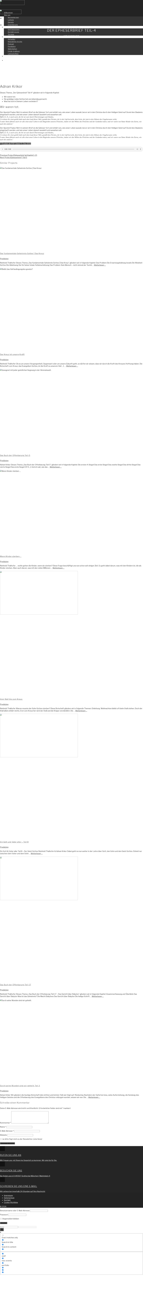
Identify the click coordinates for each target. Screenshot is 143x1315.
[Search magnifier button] (2, 1229)
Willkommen (9, 1277)
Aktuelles (11, 39)
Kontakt (7, 27)
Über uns (7, 15)
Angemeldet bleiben (10, 1219)
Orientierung (13, 25)
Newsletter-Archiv (15, 42)
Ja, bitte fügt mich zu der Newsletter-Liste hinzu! (22, 1139)
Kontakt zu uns (13, 32)
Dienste (11, 22)
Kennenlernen (13, 17)
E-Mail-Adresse (7, 1131)
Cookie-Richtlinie (11, 1202)
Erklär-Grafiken (14, 1308)
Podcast (11, 44)
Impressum (8, 1195)
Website (3, 1135)
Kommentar (5, 1123)
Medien (6, 37)
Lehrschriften (13, 1310)
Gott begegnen (14, 29)
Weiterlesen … (100, 265)
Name (3, 1127)
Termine (11, 34)
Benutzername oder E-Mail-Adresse (14, 1211)
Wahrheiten (12, 1306)
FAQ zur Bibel (9, 1312)
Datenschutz (9, 1198)
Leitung (11, 20)
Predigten (12, 46)
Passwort (4, 1215)
